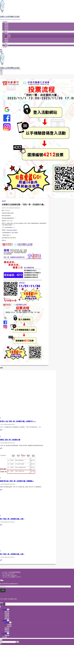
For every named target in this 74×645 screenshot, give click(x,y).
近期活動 (6, 25)
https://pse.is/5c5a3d (12, 230)
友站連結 (6, 41)
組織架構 (6, 45)
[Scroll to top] (1, 604)
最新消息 (6, 23)
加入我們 (5, 47)
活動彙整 (6, 26)
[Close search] (1, 640)
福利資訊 (9, 36)
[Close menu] (0, 607)
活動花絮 (6, 28)
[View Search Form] (1, 51)
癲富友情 (6, 38)
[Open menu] (1, 73)
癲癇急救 (6, 40)
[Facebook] (0, 580)
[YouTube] (2, 580)
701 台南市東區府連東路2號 (14, 572)
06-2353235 (14, 575)
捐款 (1, 49)
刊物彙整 (9, 35)
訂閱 (3, 590)
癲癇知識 (4, 620)
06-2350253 (11, 573)
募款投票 (6, 29)
